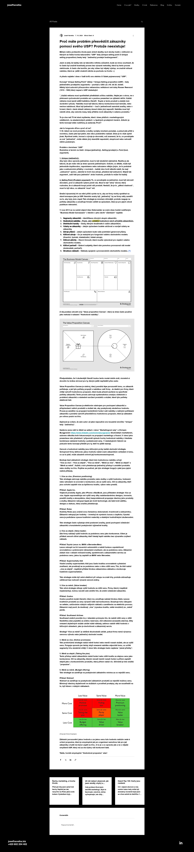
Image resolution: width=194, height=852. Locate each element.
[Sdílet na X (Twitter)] (65, 760)
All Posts (53, 21)
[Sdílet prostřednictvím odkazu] (75, 760)
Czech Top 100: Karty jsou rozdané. (129, 782)
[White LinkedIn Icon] (181, 843)
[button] (142, 21)
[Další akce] (133, 35)
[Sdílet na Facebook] (61, 760)
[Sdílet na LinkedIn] (70, 760)
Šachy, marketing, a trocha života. (63, 782)
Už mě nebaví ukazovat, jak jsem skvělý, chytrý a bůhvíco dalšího (97, 782)
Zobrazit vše (140, 773)
